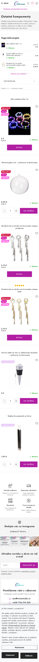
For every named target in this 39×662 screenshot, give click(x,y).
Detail (19, 147)
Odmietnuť (10, 655)
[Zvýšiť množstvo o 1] (16, 211)
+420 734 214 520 (21, 602)
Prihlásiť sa (29, 565)
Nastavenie (19, 647)
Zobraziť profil (18, 532)
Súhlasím (28, 655)
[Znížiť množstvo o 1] (4, 211)
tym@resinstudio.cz (21, 598)
